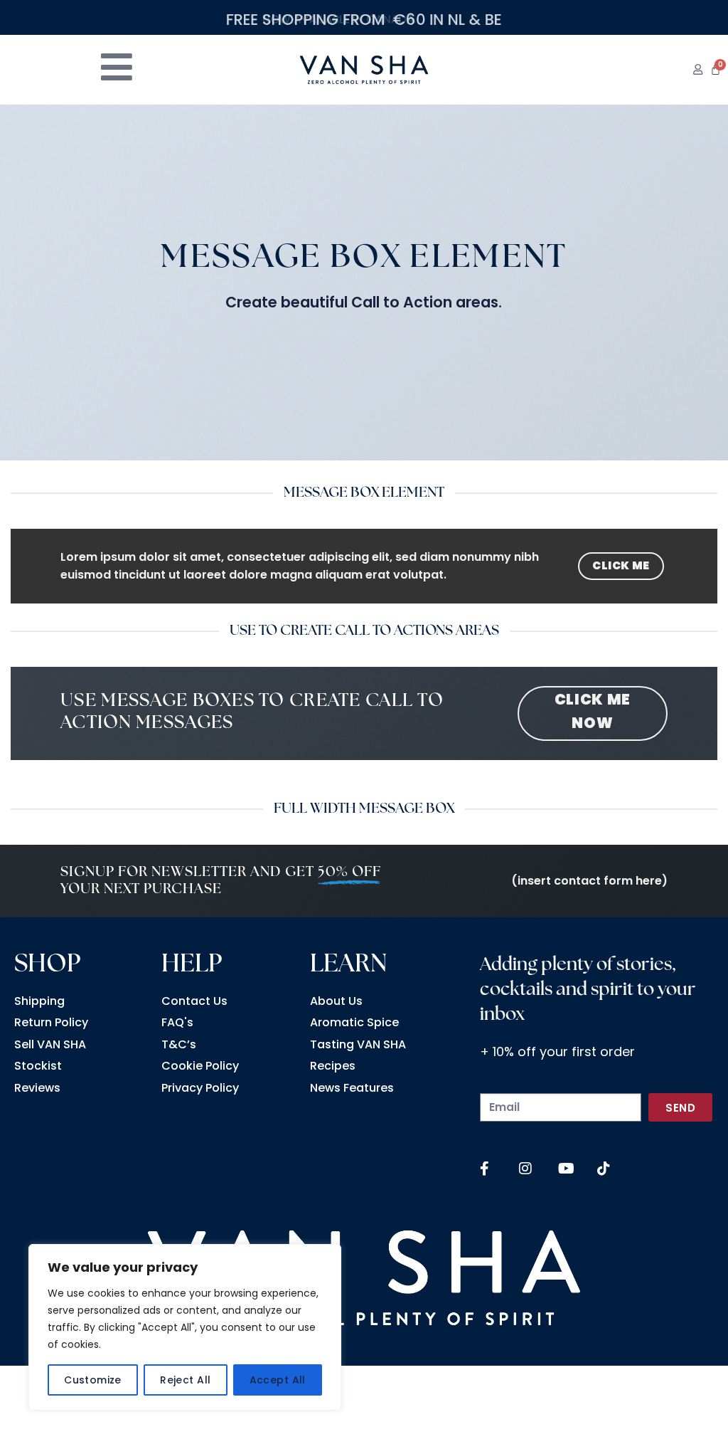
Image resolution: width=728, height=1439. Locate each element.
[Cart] (715, 69)
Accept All (278, 1380)
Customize (93, 1380)
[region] (184, 1327)
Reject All (185, 1380)
